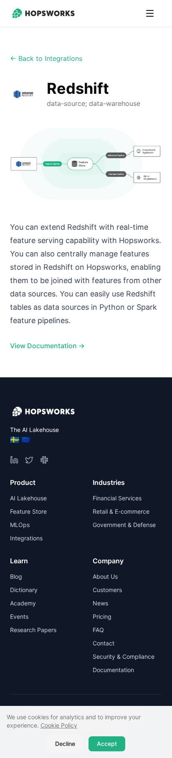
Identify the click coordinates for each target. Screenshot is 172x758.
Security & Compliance (123, 656)
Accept (107, 743)
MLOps (20, 524)
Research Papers (33, 629)
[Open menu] (150, 13)
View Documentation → (47, 345)
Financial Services (117, 498)
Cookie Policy (58, 725)
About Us (105, 576)
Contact (103, 643)
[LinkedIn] (14, 460)
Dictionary (24, 589)
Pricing (102, 616)
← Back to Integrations (46, 58)
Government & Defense (124, 524)
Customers (107, 589)
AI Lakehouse (28, 498)
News (100, 603)
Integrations (26, 538)
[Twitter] (29, 460)
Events (19, 616)
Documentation (113, 669)
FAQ (98, 629)
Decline (65, 743)
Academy (23, 603)
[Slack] (44, 460)
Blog (16, 576)
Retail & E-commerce (121, 511)
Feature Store (28, 511)
